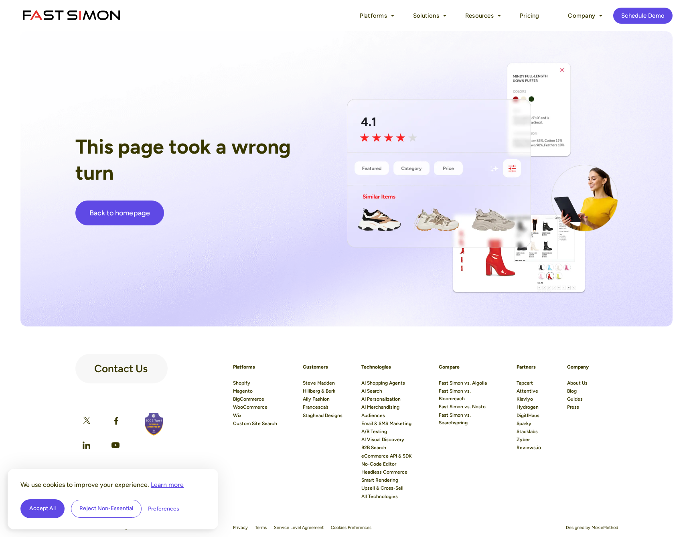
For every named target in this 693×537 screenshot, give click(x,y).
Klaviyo (525, 399)
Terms (261, 527)
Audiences (373, 415)
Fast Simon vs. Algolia (463, 383)
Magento (243, 391)
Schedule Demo (643, 15)
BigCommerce (248, 399)
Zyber (523, 439)
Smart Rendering (379, 480)
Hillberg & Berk (319, 391)
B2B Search (373, 447)
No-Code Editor (378, 464)
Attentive (527, 391)
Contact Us (121, 365)
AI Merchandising (380, 407)
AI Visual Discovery (382, 439)
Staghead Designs (322, 415)
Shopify (241, 383)
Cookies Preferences (351, 527)
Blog (572, 391)
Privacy (240, 527)
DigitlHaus (528, 415)
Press (573, 407)
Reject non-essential (106, 508)
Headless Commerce (384, 472)
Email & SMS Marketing (386, 423)
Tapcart (525, 383)
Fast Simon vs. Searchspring (455, 419)
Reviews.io (529, 447)
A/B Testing (374, 431)
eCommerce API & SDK (386, 456)
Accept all (42, 508)
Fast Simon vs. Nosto (462, 406)
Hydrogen (528, 407)
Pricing (529, 15)
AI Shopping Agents (383, 383)
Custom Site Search (255, 423)
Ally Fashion (316, 399)
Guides (575, 399)
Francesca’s (315, 407)
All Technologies (379, 496)
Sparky (524, 423)
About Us (577, 383)
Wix (237, 415)
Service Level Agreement (299, 527)
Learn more (167, 484)
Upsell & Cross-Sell (382, 488)
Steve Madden (319, 383)
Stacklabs (527, 431)
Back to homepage (119, 213)
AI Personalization (381, 399)
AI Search (371, 391)
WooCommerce (250, 407)
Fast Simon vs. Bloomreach (455, 394)
